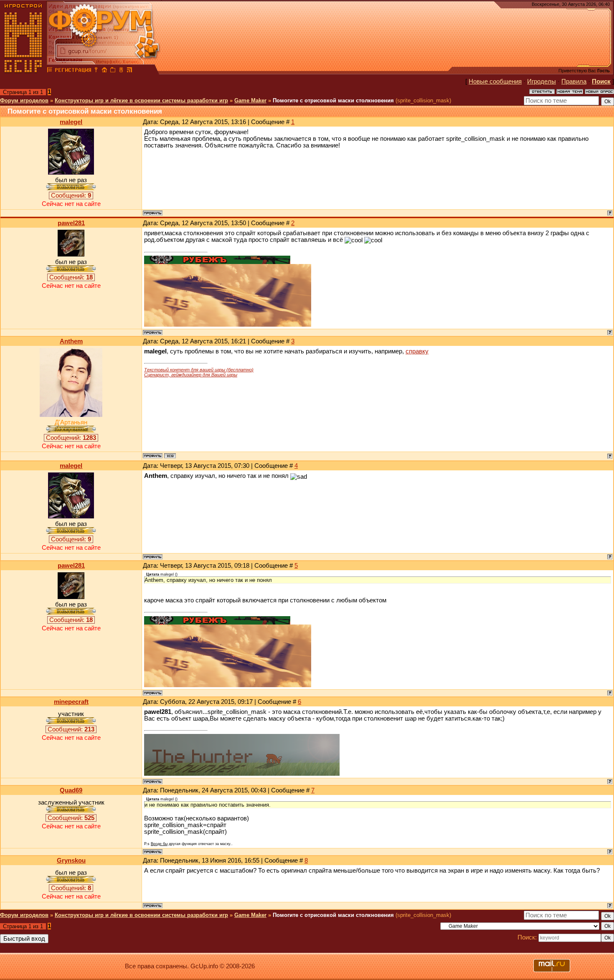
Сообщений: (71, 195)
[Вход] (96, 71)
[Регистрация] (73, 71)
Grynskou (71, 860)
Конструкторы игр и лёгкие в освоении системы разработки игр (141, 100)
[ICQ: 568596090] (170, 455)
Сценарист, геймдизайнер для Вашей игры (190, 374)
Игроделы (541, 81)
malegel (71, 122)
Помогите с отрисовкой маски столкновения (333, 100)
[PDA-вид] (121, 71)
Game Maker (250, 100)
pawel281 (71, 223)
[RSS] (129, 71)
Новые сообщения (495, 81)
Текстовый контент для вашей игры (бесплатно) (199, 369)
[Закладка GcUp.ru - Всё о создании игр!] (113, 71)
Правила (573, 81)
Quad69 (71, 790)
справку (417, 351)
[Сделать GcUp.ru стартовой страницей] (104, 71)
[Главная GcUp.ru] (23, 71)
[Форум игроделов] (50, 71)
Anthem (71, 341)
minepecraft (71, 701)
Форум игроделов (24, 100)
